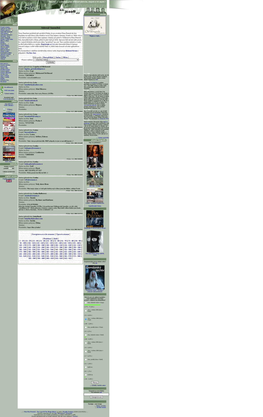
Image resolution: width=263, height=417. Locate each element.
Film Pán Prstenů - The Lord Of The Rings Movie (40, 411)
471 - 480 (49, 254)
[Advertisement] (50, 19)
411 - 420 (58, 252)
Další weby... (9, 161)
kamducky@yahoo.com (34, 85)
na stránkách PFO (103, 118)
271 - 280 (58, 247)
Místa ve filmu (4, 41)
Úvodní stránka (5, 27)
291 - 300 (77, 247)
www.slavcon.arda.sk (90, 105)
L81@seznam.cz (31, 180)
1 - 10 (22, 241)
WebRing (3, 57)
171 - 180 (31, 245)
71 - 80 (71, 241)
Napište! (75, 416)
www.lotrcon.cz (94, 82)
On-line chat (4, 74)
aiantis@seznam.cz (32, 196)
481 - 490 (58, 254)
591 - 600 (41, 258)
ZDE (96, 79)
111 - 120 (40, 243)
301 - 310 (22, 250)
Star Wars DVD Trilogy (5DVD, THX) (95, 254)
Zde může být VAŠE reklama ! (9, 104)
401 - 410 (49, 252)
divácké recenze (101, 407)
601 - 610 (50, 258)
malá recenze (96, 114)
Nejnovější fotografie (6, 32)
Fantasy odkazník (5, 72)
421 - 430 (67, 252)
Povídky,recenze (5, 69)
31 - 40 (42, 241)
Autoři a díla (4, 68)
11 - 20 (28, 241)
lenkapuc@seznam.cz (33, 148)
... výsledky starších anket (97, 385)
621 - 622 (68, 258)
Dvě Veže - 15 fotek (94, 186)
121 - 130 (49, 243)
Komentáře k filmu (6, 53)
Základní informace (6, 35)
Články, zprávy (4, 30)
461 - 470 (40, 254)
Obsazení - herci (5, 36)
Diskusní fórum (5, 50)
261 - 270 (49, 247)
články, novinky (101, 406)
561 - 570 (67, 256)
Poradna (2, 44)
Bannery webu (4, 56)
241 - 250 (31, 247)
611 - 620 (59, 258)
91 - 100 (23, 243)
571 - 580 (76, 256)
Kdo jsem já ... (4, 63)
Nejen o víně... (95, 36)
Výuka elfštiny (4, 45)
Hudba (2, 42)
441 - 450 (22, 254)
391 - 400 (40, 252)
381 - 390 (31, 252)
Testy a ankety (4, 75)
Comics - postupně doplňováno (95, 203)
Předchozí (47, 239)
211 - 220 (67, 245)
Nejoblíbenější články (94, 206)
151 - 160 (76, 243)
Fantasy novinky (5, 65)
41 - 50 (49, 241)
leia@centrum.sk (31, 100)
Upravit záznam (63, 234)
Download (3, 81)
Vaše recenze (4, 33)
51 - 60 (56, 241)
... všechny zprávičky (102, 137)
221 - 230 (76, 245)
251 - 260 (40, 247)
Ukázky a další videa (6, 39)
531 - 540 (40, 256)
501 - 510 (77, 254)
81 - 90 (78, 241)
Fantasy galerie (4, 71)
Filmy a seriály (4, 77)
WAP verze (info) (9, 90)
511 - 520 (22, 256)
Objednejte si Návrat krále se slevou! (95, 228)
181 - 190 (40, 245)
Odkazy (2, 59)
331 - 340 (49, 250)
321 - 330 (40, 250)
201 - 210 (58, 245)
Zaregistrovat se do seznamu (43, 234)
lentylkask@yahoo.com (34, 219)
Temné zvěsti (4, 48)
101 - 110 (31, 243)
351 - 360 (67, 250)
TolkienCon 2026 (6, 29)
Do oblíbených (8, 87)
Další (56, 239)
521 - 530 (31, 256)
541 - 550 (49, 256)
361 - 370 (76, 250)
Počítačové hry (4, 80)
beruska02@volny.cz (33, 116)
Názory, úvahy (4, 51)
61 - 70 (64, 241)
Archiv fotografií (5, 38)
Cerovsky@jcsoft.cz (9, 99)
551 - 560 (58, 256)
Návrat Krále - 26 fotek (95, 168)
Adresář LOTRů (5, 54)
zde (96, 263)
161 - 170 (22, 245)
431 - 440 (76, 252)
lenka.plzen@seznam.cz (34, 164)
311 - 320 (31, 250)
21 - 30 (35, 241)
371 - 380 (22, 252)
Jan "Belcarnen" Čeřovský (63, 413)
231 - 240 (22, 247)
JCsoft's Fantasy (68, 411)
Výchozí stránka (9, 93)
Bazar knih (3, 66)
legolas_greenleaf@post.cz (35, 69)
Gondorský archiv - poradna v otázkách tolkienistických (95, 290)
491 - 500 (68, 254)
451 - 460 (31, 254)
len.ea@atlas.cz (30, 132)
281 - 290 (68, 247)
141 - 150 (67, 243)
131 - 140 (58, 243)
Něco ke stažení (4, 47)
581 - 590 (32, 258)
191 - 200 (49, 245)
